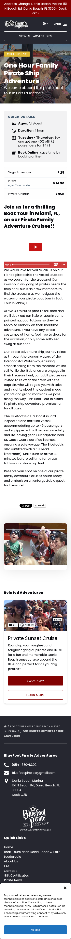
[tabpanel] (35, 544)
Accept (35, 929)
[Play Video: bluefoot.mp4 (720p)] (35, 247)
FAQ (7, 866)
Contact (10, 871)
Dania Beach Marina (27, 780)
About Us (11, 861)
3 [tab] (56, 529)
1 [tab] (15, 529)
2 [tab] (35, 529)
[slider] (31, 265)
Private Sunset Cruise (32, 638)
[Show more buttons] (63, 265)
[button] (65, 888)
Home (8, 847)
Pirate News (13, 880)
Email (41, 505)
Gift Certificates (16, 875)
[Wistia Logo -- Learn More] (56, 265)
